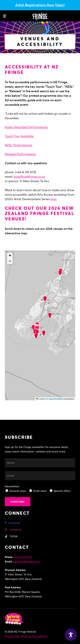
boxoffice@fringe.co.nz (29, 176)
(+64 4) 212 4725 (22, 557)
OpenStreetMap (56, 398)
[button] (4, 15)
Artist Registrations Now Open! (40, 5)
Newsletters (12, 486)
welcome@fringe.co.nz (26, 561)
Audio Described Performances (26, 127)
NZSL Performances (19, 145)
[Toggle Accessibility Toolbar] (70, 634)
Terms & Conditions (35, 636)
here (53, 199)
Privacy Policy (13, 636)
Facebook (14, 523)
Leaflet (41, 398)
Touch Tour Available (19, 136)
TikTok (13, 536)
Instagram (15, 529)
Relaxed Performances (20, 154)
